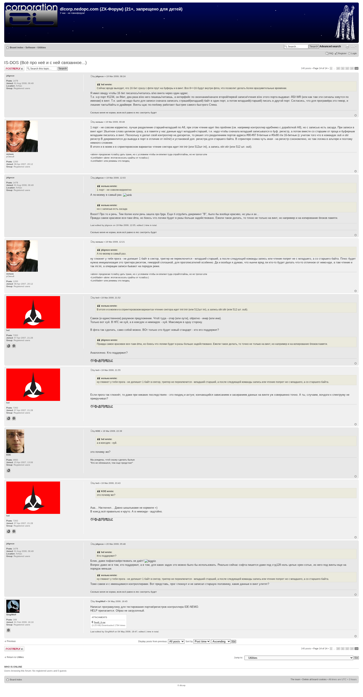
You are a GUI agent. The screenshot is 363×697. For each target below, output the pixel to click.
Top (355, 115)
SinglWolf (100, 601)
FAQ (331, 53)
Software (30, 47)
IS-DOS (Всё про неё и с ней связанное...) (45, 62)
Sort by (189, 641)
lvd (97, 298)
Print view (347, 47)
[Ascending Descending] (224, 641)
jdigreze (100, 76)
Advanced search (330, 46)
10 (338, 68)
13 (352, 68)
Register (342, 53)
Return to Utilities (15, 657)
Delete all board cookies (314, 679)
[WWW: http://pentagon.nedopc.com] (8, 470)
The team (295, 679)
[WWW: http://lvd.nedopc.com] (8, 346)
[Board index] (32, 16)
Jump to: (238, 657)
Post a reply (10, 67)
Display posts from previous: (153, 641)
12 (347, 68)
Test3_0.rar (99, 622)
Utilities (41, 47)
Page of (320, 68)
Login (354, 53)
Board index (16, 47)
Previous (11, 641)
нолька (99, 122)
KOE (98, 431)
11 (343, 68)
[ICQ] (14, 346)
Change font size (354, 47)
